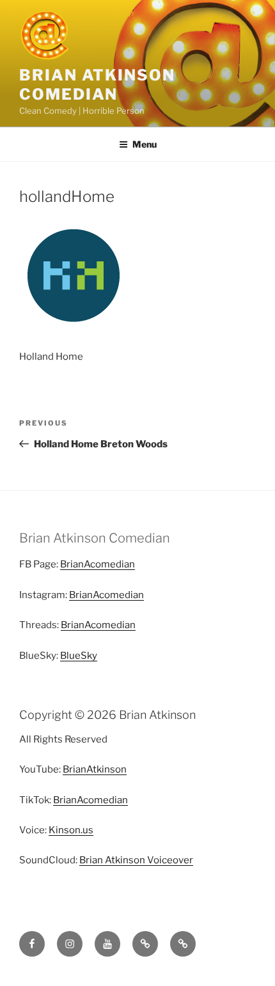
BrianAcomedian (97, 564)
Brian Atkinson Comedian (97, 85)
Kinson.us (71, 830)
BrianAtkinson (95, 769)
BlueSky (78, 655)
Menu (144, 144)
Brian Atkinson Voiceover (136, 860)
